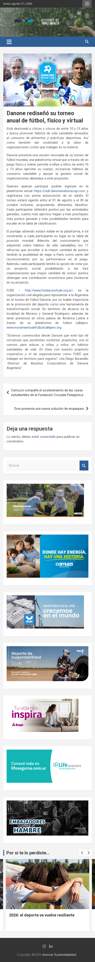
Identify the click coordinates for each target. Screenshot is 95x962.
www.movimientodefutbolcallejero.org (34, 328)
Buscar (84, 466)
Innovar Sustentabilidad (59, 955)
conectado (48, 437)
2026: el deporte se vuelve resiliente (41, 915)
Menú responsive (87, 4)
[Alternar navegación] (9, 42)
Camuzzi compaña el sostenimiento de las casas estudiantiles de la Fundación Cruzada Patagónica (47, 392)
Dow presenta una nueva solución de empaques (49, 409)
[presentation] (82, 853)
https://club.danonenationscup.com (59, 191)
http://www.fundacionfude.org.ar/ (49, 290)
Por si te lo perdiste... (27, 852)
